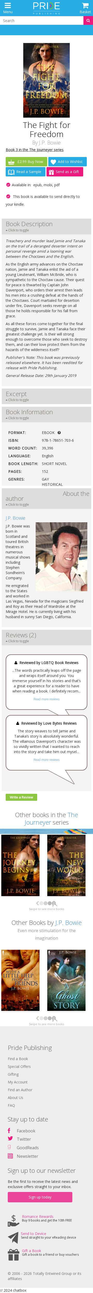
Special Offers (19, 1066)
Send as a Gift (67, 171)
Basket (85, 11)
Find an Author (20, 1089)
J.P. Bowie (50, 142)
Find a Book (18, 1058)
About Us (15, 1097)
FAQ (11, 1105)
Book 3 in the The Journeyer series (35, 149)
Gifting (13, 1074)
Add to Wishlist (70, 161)
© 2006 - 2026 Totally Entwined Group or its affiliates (44, 1276)
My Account (18, 1082)
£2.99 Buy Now (29, 161)
